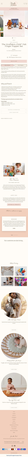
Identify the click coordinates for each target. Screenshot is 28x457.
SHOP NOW (14, 369)
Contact (14, 413)
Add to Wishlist (7, 65)
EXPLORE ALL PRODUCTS (14, 204)
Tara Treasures (14, 42)
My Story (14, 419)
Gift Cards (14, 423)
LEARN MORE (14, 407)
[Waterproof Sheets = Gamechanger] (14, 346)
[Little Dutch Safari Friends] (14, 305)
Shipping (12, 50)
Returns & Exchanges (14, 430)
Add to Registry (20, 65)
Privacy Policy (14, 428)
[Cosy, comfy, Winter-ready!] (14, 385)
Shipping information (14, 109)
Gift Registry (14, 417)
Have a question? (14, 112)
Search (14, 421)
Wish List (14, 415)
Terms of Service (14, 426)
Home (14, 40)
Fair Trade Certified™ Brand (19, 185)
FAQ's (14, 432)
